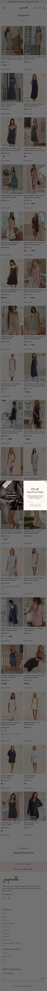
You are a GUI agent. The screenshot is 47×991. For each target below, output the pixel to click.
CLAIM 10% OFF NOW (35, 505)
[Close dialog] (46, 481)
